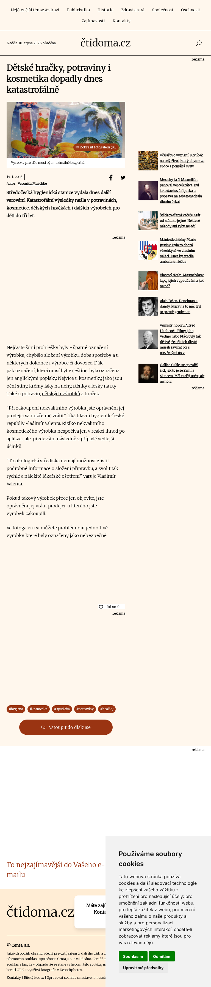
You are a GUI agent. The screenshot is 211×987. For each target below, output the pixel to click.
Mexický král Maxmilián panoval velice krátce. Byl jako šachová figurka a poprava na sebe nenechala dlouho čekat (181, 191)
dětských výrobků (61, 393)
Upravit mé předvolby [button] (143, 967)
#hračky (106, 709)
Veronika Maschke (32, 183)
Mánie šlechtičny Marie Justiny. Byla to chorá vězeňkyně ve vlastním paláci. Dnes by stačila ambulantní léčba (178, 250)
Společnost (162, 9)
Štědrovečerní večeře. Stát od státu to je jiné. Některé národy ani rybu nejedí (180, 220)
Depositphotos (71, 970)
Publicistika (78, 9)
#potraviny (85, 709)
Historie (105, 9)
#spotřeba (62, 709)
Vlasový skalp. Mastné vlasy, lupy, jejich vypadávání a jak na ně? (182, 280)
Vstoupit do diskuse (69, 727)
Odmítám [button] (161, 956)
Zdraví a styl (133, 9)
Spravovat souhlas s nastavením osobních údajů (84, 977)
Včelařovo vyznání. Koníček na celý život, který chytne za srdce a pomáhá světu (182, 160)
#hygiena (16, 709)
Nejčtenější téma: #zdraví (35, 9)
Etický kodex (34, 977)
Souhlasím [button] (133, 956)
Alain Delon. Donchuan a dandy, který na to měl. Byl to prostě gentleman (180, 306)
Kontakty (122, 20)
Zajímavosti (93, 20)
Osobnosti (191, 9)
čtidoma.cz (105, 43)
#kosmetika (39, 709)
